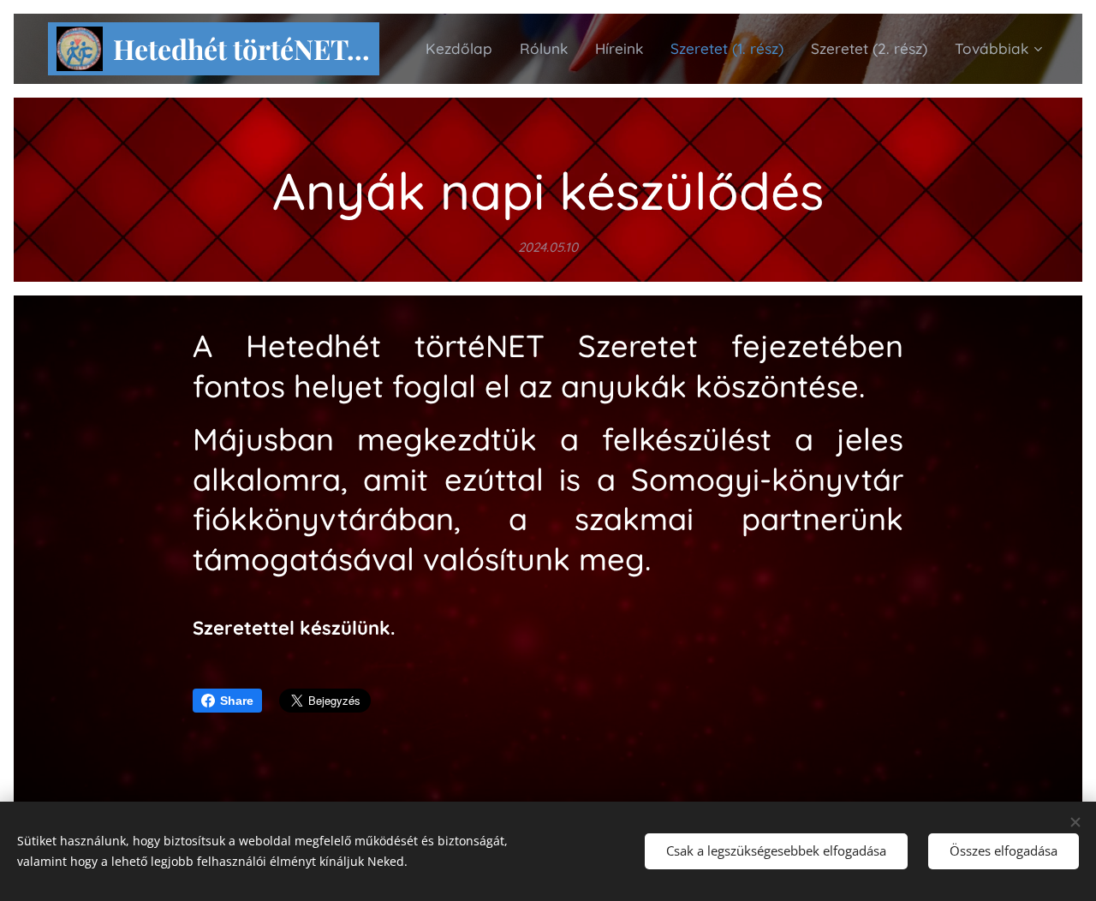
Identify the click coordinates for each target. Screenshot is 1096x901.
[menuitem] (463, 48)
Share (236, 700)
